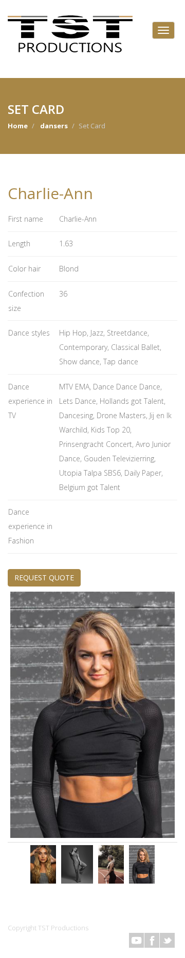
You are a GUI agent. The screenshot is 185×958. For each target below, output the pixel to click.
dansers (54, 125)
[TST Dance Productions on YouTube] (136, 940)
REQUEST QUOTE (44, 577)
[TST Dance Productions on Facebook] (151, 940)
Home (18, 125)
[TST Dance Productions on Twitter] (167, 940)
